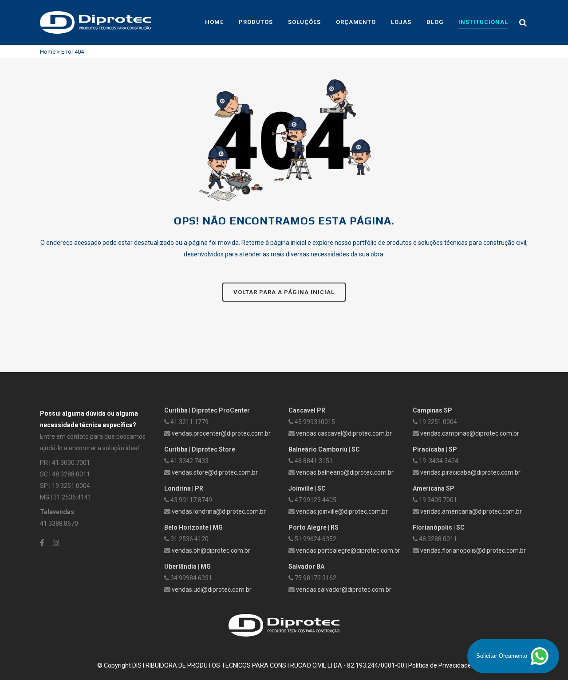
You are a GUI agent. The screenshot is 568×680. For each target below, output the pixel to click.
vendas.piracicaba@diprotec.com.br (470, 472)
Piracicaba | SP (435, 449)
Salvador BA (306, 566)
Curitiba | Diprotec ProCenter (207, 410)
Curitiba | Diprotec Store (199, 449)
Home (47, 51)
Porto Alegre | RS (313, 527)
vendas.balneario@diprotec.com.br (345, 472)
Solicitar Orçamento (502, 655)
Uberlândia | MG (187, 566)
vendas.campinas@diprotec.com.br (469, 433)
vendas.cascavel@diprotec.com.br (344, 433)
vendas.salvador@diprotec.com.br (343, 589)
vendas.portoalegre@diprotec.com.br (348, 550)
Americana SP (433, 488)
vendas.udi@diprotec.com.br (212, 589)
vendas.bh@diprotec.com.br (211, 550)
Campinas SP (432, 410)
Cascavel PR (306, 410)
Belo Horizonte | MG (193, 527)
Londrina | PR (183, 488)
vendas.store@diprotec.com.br (215, 472)
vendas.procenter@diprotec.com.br (221, 433)
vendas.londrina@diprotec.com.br (219, 511)
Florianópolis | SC (439, 527)
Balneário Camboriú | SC (324, 449)
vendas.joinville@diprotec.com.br (342, 511)
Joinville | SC (307, 488)
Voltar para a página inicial (284, 292)
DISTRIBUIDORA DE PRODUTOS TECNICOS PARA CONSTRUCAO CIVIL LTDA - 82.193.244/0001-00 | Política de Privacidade (301, 665)
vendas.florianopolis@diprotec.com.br (473, 550)
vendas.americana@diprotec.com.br (471, 511)
